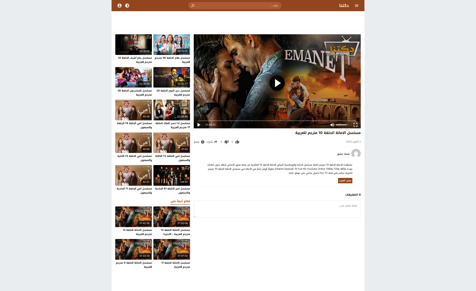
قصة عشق (343, 154)
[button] (193, 5)
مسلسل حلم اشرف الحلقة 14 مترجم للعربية (135, 60)
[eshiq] (356, 157)
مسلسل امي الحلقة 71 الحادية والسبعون (134, 190)
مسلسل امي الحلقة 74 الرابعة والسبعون (134, 125)
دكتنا (344, 5)
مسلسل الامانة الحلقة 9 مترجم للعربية (134, 264)
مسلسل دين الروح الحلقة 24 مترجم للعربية (173, 92)
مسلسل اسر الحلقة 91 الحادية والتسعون (172, 190)
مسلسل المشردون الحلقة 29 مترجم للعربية (135, 92)
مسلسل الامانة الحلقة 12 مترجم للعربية (137, 232)
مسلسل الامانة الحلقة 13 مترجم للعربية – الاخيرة (175, 232)
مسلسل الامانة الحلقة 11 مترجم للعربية (175, 264)
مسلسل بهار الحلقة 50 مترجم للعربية (172, 60)
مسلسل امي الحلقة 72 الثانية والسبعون (134, 158)
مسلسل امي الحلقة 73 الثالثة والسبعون (172, 158)
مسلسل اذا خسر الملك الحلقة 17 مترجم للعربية (172, 125)
